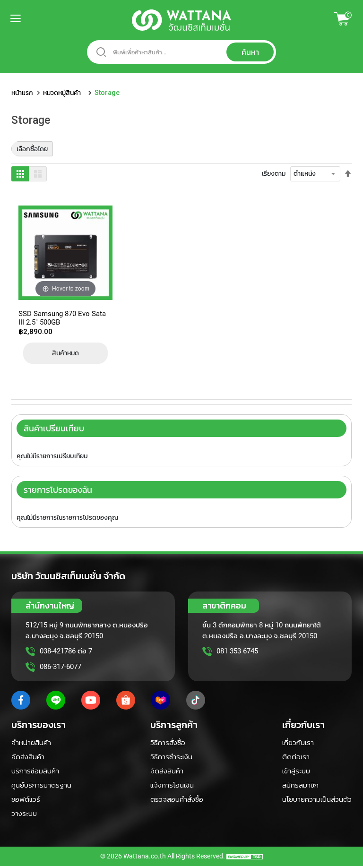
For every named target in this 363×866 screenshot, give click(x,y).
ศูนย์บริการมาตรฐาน (41, 785)
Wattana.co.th (144, 856)
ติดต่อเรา (296, 757)
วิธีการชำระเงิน (171, 757)
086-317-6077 (60, 666)
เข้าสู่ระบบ (296, 771)
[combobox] (181, 52)
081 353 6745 (237, 651)
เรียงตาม (273, 173)
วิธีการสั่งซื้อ (167, 742)
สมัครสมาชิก (300, 785)
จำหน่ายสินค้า (31, 742)
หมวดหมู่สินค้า (62, 92)
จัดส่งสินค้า (27, 757)
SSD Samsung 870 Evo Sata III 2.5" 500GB (62, 317)
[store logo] (181, 20)
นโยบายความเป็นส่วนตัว (317, 799)
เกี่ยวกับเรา (298, 742)
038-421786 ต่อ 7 (66, 651)
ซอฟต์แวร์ (25, 799)
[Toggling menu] (9, 18)
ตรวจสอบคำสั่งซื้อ (176, 799)
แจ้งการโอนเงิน (172, 785)
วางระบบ (24, 813)
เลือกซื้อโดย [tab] (32, 149)
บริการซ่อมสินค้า (35, 771)
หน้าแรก (22, 92)
